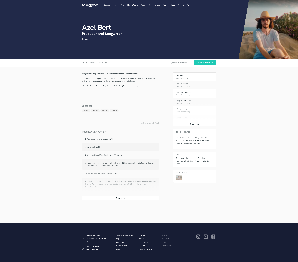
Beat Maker (180, 75)
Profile (84, 63)
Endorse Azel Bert (149, 123)
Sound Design (181, 117)
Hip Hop (189, 158)
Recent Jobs (119, 5)
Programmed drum (183, 100)
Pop (203, 158)
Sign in (189, 5)
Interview (103, 63)
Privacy (165, 242)
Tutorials (165, 239)
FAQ (118, 249)
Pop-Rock (180, 161)
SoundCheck (154, 5)
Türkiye (85, 39)
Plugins (165, 5)
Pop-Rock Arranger (184, 92)
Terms (164, 235)
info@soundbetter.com (91, 246)
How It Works (133, 5)
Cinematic (180, 158)
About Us (120, 242)
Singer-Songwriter (202, 161)
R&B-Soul (189, 161)
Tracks (144, 5)
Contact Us (166, 246)
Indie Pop (197, 158)
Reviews (93, 63)
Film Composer (182, 84)
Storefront (143, 235)
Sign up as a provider (124, 235)
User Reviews (121, 246)
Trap (178, 164)
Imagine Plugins (177, 5)
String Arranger (182, 109)
